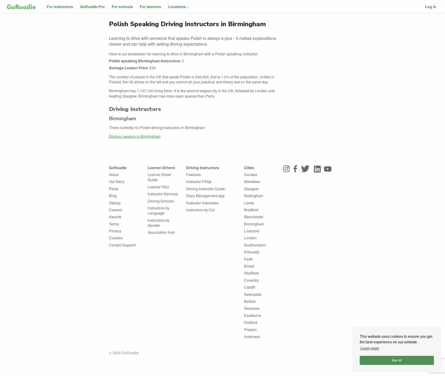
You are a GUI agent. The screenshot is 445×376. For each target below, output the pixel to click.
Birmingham (254, 224)
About (114, 174)
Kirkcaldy (251, 252)
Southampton (255, 245)
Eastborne (252, 315)
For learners (150, 6)
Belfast (249, 301)
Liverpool (251, 231)
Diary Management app (205, 195)
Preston (250, 329)
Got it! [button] (397, 360)
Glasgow (251, 188)
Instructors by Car (200, 209)
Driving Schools (161, 201)
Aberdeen (252, 181)
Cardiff (249, 287)
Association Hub (161, 232)
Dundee (250, 174)
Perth (248, 259)
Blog (113, 195)
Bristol (249, 266)
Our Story (116, 181)
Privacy (115, 231)
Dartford (250, 322)
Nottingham (253, 195)
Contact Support (122, 245)
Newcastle (252, 294)
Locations (177, 6)
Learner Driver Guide (159, 177)
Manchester (253, 216)
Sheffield (251, 273)
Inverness (252, 336)
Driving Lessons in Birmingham (134, 136)
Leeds (249, 202)
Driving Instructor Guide (205, 188)
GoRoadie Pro (92, 6)
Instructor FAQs (198, 181)
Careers (115, 209)
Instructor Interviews (202, 202)
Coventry (251, 280)
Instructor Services (163, 193)
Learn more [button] (369, 348)
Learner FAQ (158, 187)
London (250, 237)
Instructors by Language (158, 210)
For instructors (60, 6)
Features (193, 174)
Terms (114, 224)
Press (113, 188)
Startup (115, 202)
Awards (115, 216)
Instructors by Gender (158, 223)
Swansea (252, 308)
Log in (430, 6)
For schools (122, 6)
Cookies (116, 237)
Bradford (251, 209)
